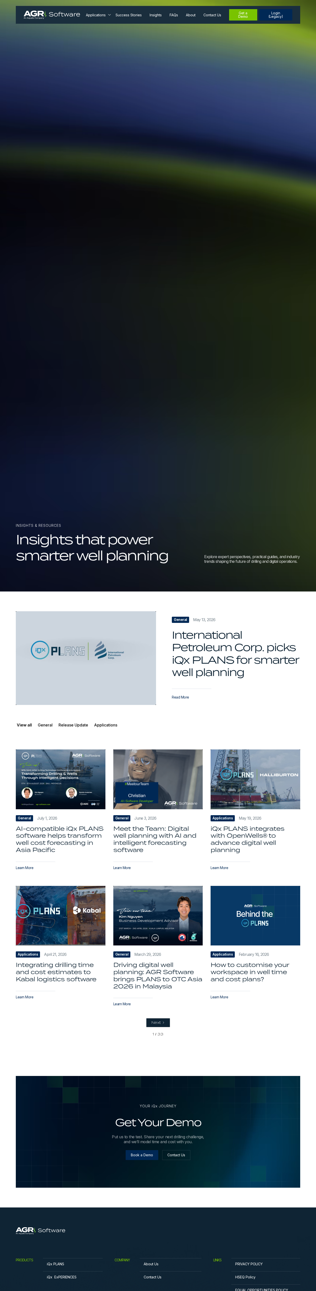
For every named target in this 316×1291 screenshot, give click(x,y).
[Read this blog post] (86, 658)
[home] (52, 15)
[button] (98, 15)
